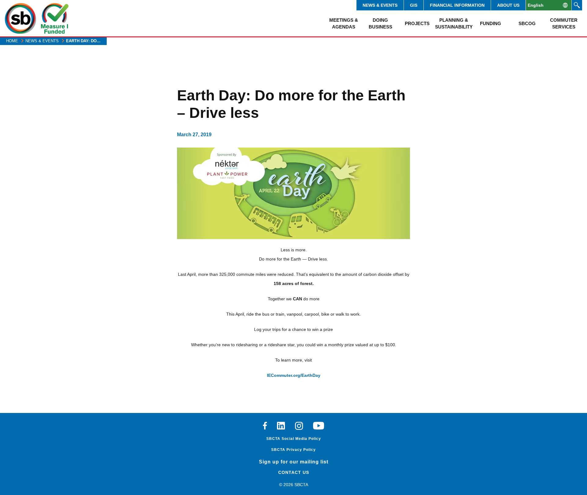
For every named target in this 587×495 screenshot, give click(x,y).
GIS (413, 5)
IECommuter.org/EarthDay (293, 375)
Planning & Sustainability (453, 23)
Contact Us (293, 472)
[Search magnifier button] (577, 5)
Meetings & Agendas (343, 23)
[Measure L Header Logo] (54, 18)
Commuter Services (564, 23)
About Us (508, 5)
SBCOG (527, 23)
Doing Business (380, 23)
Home (12, 41)
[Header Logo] (20, 18)
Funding (490, 23)
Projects (417, 23)
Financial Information (457, 5)
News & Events (380, 5)
